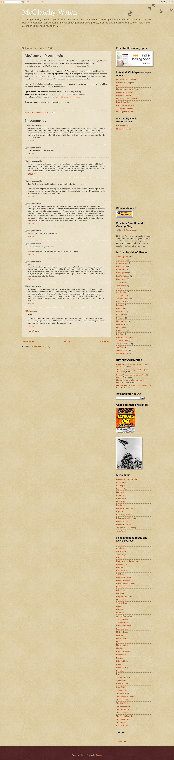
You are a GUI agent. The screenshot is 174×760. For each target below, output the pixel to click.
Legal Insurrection (122, 629)
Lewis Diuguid (121, 308)
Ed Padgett (120, 486)
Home (67, 341)
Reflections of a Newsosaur (126, 518)
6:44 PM (31, 237)
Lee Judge (120, 305)
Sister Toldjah (121, 687)
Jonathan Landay (122, 299)
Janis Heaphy (121, 286)
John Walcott (121, 295)
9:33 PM (31, 141)
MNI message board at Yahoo (127, 89)
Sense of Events (122, 684)
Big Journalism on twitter (125, 105)
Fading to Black (122, 489)
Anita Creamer (121, 260)
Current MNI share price (125, 83)
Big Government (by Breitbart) (127, 561)
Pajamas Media (122, 661)
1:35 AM (31, 196)
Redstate (119, 674)
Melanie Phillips (122, 639)
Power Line (120, 671)
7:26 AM (31, 326)
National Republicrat (123, 651)
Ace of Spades (121, 545)
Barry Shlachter (122, 266)
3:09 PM (31, 279)
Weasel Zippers (122, 726)
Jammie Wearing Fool (124, 616)
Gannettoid (120, 495)
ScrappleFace (121, 681)
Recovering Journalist (124, 515)
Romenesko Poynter (123, 524)
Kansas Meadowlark (123, 626)
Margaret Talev (121, 321)
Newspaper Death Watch (125, 508)
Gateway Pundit (122, 603)
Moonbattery (120, 648)
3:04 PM (31, 254)
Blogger (98, 755)
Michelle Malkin (122, 645)
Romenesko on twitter (124, 92)
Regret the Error (122, 521)
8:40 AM (31, 223)
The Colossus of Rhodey (125, 697)
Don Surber (120, 593)
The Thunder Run (122, 713)
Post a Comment (34, 331)
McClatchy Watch (49, 12)
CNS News (120, 574)
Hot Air (118, 606)
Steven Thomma (122, 340)
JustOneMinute (122, 622)
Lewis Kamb (120, 312)
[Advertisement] (135, 150)
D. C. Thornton (121, 587)
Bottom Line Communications (127, 479)
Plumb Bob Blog (122, 668)
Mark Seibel (120, 324)
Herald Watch (121, 499)
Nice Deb (119, 658)
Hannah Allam (121, 279)
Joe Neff (119, 289)
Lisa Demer (120, 318)
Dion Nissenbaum (122, 276)
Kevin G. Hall (121, 302)
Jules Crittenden (122, 619)
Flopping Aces (121, 600)
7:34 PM (31, 304)
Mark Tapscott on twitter (125, 112)
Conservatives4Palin (123, 580)
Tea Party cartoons (123, 344)
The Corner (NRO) (123, 700)
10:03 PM (31, 174)
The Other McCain (123, 703)
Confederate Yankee (123, 577)
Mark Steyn (120, 635)
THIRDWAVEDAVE (123, 719)
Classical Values (122, 571)
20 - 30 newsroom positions (68, 97)
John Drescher (121, 292)
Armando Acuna (122, 263)
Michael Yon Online (123, 642)
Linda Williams (121, 315)
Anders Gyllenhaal (123, 257)
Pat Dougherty (121, 331)
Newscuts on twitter (123, 95)
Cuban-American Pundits (125, 584)
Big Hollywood (121, 564)
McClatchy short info (124, 129)
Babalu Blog (120, 558)
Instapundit (120, 613)
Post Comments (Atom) (41, 347)
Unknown (31, 311)
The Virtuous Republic (124, 716)
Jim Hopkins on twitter (124, 108)
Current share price (123, 126)
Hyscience (120, 609)
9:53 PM (31, 154)
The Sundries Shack (123, 710)
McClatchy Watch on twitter (126, 79)
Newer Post (28, 341)
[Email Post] (53, 112)
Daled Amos (120, 590)
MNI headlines (121, 86)
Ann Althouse (121, 551)
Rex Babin (120, 334)
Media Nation (121, 502)
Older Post (105, 341)
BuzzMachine (121, 482)
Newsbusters (121, 505)
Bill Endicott (120, 270)
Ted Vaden (120, 347)
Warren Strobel (121, 350)
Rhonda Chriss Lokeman (125, 337)
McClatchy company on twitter (127, 99)
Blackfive (119, 568)
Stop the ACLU (121, 690)
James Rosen (121, 282)
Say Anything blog (123, 677)
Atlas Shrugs (121, 555)
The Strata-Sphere (123, 706)
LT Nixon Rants (122, 632)
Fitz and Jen (120, 492)
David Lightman (122, 273)
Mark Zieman (121, 328)
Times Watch (121, 531)
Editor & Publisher (123, 102)
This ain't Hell (121, 723)
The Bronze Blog (122, 693)
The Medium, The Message (126, 528)
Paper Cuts (120, 511)
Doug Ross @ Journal (124, 597)
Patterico (119, 664)
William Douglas (122, 353)
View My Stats (121, 741)
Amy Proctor (121, 548)
